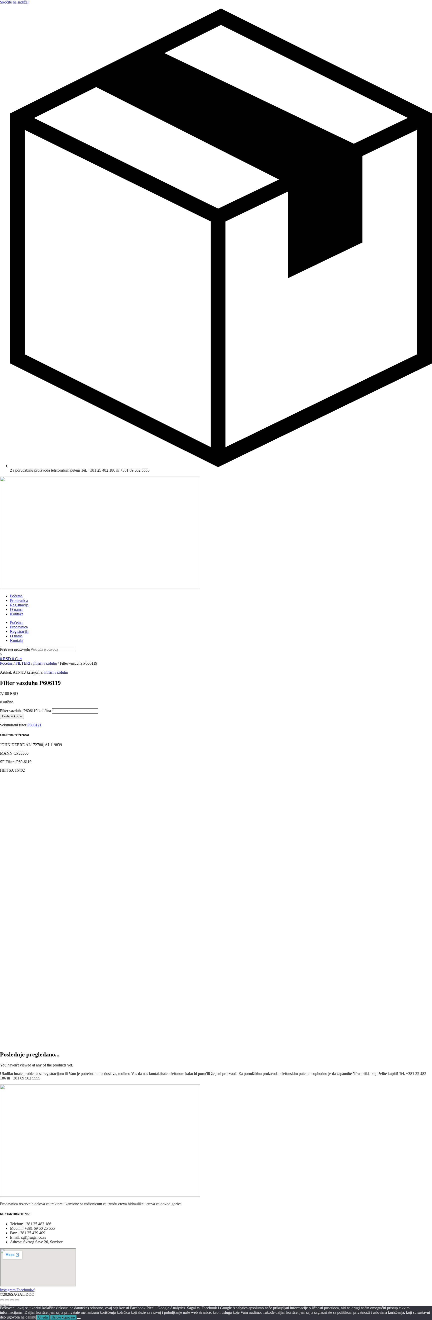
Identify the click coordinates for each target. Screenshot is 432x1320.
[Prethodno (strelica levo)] (2, 1304)
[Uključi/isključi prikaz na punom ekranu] (7, 1300)
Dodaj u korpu (12, 716)
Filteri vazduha (45, 663)
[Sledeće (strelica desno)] (7, 1304)
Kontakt (16, 614)
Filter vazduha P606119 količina (25, 711)
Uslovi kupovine (63, 1317)
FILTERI (23, 663)
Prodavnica (19, 600)
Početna (16, 596)
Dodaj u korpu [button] (53, 812)
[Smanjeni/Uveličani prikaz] (2, 1300)
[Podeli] (12, 1300)
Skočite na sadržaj (14, 2)
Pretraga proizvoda (15, 649)
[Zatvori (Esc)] (17, 1300)
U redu (43, 1317)
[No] (79, 1318)
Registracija (19, 605)
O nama (16, 609)
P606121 (34, 725)
